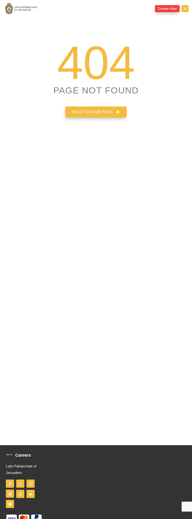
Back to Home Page (92, 112)
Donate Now (167, 8)
